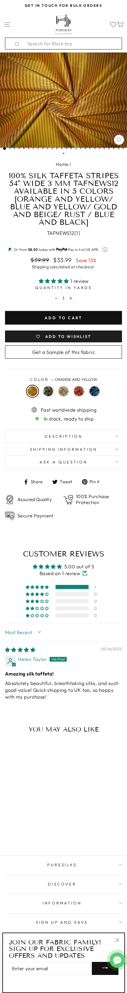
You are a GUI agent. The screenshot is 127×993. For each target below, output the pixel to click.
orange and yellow (32, 391)
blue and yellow (48, 391)
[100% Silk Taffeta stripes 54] (9, 822)
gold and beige (63, 391)
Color (63, 379)
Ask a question (63, 462)
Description (63, 436)
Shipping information (63, 449)
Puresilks (62, 864)
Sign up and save (62, 922)
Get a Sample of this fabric (63, 352)
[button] (55, 281)
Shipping (40, 266)
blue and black (94, 391)
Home (62, 164)
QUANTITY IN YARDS (63, 287)
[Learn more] (105, 249)
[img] (20, 650)
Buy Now (27, 833)
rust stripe (79, 391)
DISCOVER (62, 884)
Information (62, 903)
